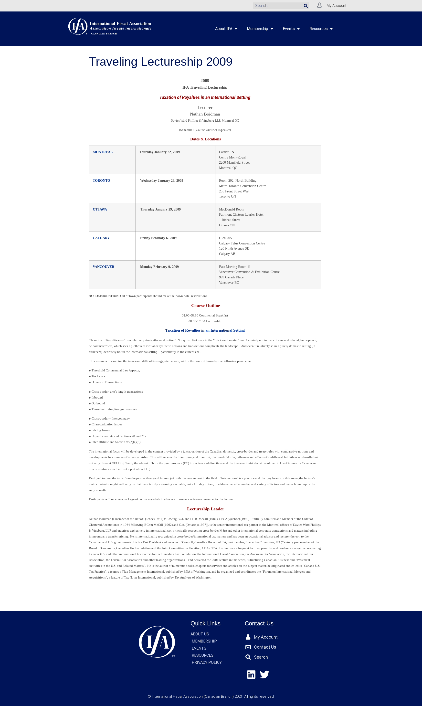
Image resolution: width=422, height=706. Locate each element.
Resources (318, 28)
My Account (336, 5)
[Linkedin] (251, 674)
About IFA (223, 28)
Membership (257, 28)
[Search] (306, 5)
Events (289, 28)
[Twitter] (264, 674)
